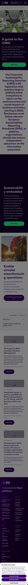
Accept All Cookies (14, 576)
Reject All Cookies (14, 579)
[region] (14, 574)
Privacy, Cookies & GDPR (19, 573)
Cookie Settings (14, 583)
